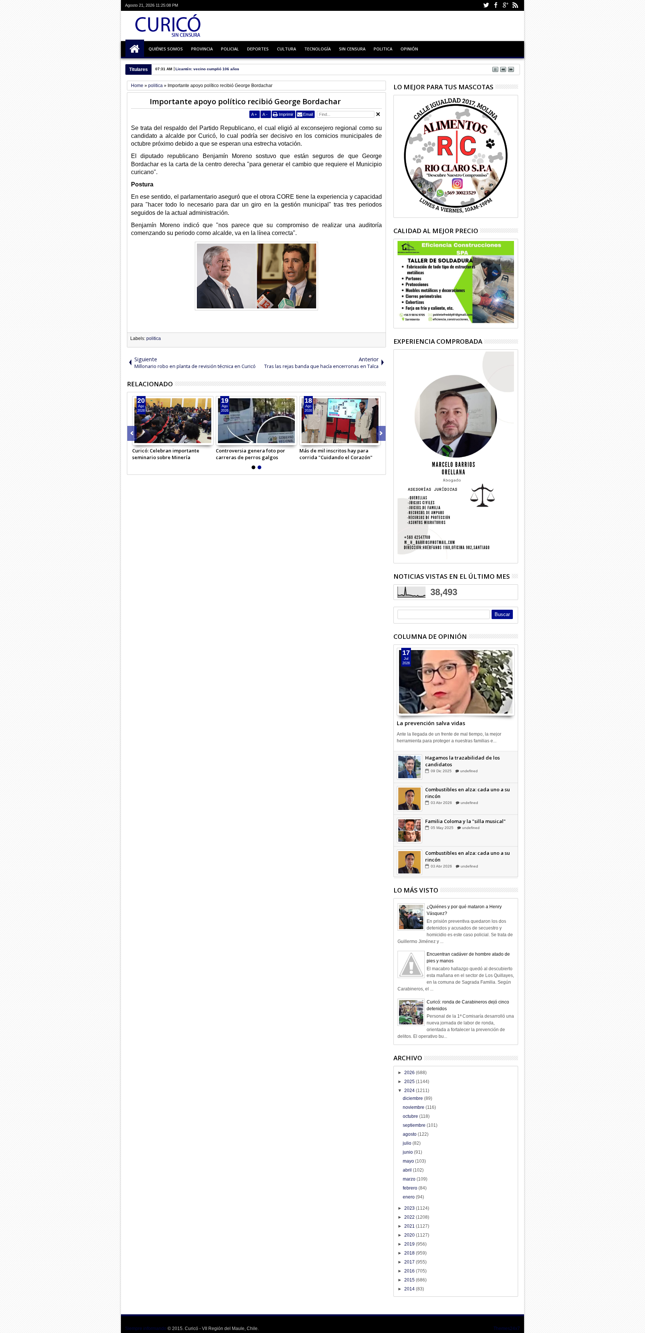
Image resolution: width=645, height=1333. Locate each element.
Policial (230, 49)
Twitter (486, 5)
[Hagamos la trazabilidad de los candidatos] (409, 777)
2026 (410, 1072)
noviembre (414, 1107)
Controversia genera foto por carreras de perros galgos (250, 454)
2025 (410, 1081)
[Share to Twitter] (146, 439)
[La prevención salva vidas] (455, 682)
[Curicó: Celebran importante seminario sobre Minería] (172, 420)
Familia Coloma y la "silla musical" (465, 831)
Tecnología (317, 49)
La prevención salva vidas (431, 723)
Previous (381, 433)
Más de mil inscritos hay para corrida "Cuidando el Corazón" (336, 454)
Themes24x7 (506, 1328)
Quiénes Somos (166, 49)
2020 (410, 1235)
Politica (383, 49)
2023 (410, 1208)
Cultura (286, 49)
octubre (411, 1116)
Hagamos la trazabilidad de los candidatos (462, 770)
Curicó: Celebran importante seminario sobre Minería (165, 454)
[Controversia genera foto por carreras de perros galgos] (256, 420)
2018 (410, 1253)
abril (408, 1170)
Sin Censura (352, 49)
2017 (410, 1262)
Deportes (258, 49)
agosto (410, 1134)
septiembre (415, 1125)
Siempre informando (145, 1328)
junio (408, 1152)
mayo (409, 1161)
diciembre (413, 1098)
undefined (469, 781)
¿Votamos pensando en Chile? (460, 757)
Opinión (409, 49)
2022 (410, 1217)
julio (407, 1143)
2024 (410, 1090)
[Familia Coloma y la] (409, 840)
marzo (410, 1179)
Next (132, 433)
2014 (410, 1289)
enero (409, 1197)
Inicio (134, 49)
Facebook (496, 5)
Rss (515, 5)
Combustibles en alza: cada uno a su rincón (467, 802)
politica (153, 338)
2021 (410, 1226)
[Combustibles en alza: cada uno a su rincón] (409, 808)
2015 (410, 1280)
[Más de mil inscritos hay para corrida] (340, 420)
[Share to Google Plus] (154, 439)
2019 (410, 1244)
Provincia (202, 49)
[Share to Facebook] (138, 439)
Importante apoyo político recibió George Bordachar (245, 101)
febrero (410, 1188)
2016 (410, 1271)
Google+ (505, 5)
